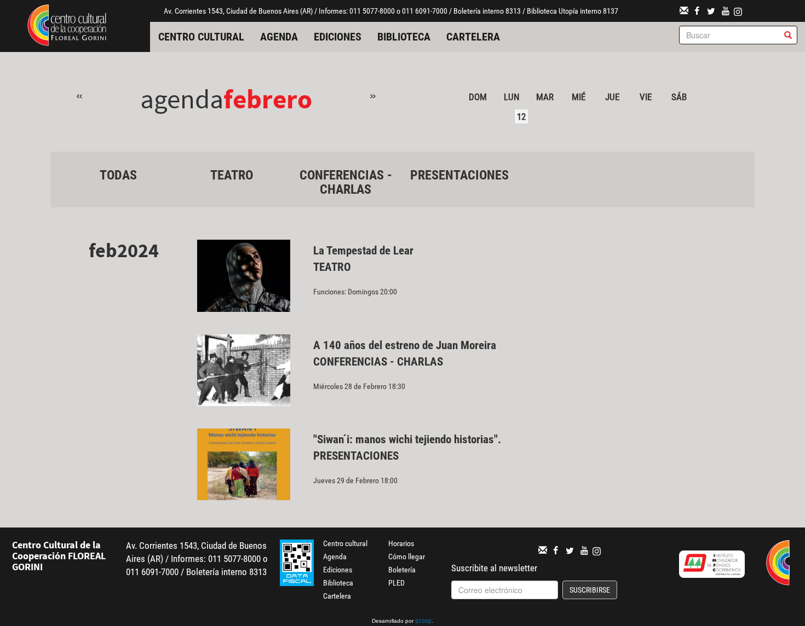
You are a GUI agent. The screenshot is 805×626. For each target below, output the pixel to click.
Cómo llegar (406, 556)
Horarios (401, 543)
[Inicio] (67, 24)
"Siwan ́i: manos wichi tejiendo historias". (408, 439)
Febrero (267, 98)
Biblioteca (403, 36)
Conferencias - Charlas (346, 182)
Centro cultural (201, 36)
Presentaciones (459, 175)
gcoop (423, 621)
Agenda (279, 36)
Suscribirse (590, 590)
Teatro (231, 175)
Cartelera (473, 36)
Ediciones (337, 36)
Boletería (402, 569)
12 (521, 116)
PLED (396, 583)
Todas (118, 175)
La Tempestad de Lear (363, 250)
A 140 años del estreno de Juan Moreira (404, 345)
